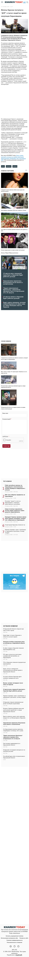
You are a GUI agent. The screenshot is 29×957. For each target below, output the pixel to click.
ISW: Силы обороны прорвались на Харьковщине (15, 495)
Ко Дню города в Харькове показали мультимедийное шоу (13, 648)
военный (15, 166)
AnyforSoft (19, 955)
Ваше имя (5, 413)
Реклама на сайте (24, 938)
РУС (16, 950)
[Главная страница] (14, 927)
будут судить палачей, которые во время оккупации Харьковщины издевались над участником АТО (13, 158)
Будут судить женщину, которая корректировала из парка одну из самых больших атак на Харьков (14, 304)
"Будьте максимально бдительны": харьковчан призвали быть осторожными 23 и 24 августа (13, 290)
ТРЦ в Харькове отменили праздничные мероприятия (14, 663)
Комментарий (6, 419)
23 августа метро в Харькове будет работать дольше (13, 297)
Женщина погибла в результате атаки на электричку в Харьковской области (14, 642)
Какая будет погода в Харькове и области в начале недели (12, 636)
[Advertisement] (14, 101)
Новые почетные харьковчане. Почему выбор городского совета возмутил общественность (14, 510)
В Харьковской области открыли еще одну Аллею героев (13, 629)
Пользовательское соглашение (14, 942)
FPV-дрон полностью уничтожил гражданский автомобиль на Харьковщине (12, 656)
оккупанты (9, 166)
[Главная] (14, 2)
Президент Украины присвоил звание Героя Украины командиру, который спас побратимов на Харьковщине (15, 518)
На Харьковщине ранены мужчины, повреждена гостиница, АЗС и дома (13, 729)
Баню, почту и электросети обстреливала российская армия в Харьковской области (12, 670)
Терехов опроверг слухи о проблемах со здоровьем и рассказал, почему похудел (15, 531)
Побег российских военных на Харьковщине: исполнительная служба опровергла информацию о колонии (15, 487)
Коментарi (6, 446)
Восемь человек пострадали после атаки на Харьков (13, 683)
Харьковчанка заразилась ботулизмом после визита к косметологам (13, 282)
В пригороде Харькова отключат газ (15, 525)
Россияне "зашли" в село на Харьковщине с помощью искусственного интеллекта (12, 502)
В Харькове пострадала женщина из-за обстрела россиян (14, 750)
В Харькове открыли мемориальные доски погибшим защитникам (13, 702)
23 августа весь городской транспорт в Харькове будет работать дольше (13, 274)
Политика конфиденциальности (14, 940)
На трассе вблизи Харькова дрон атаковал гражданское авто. (12, 677)
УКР (24, 2)
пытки (3, 166)
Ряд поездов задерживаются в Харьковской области (11, 744)
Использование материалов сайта (9, 938)
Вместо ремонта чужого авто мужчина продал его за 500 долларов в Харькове (14, 717)
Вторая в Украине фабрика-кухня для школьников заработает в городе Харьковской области (13, 710)
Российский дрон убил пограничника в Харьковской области (14, 757)
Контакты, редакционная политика (14, 936)
